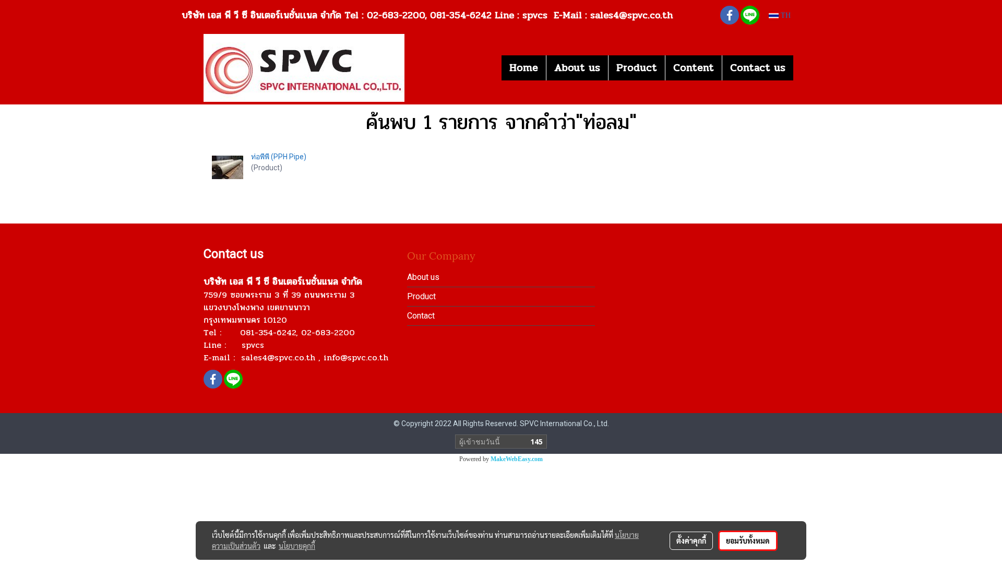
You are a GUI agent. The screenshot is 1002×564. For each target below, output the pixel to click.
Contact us (757, 68)
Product (636, 68)
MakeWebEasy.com (517, 459)
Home (523, 68)
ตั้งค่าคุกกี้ (691, 540)
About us (577, 68)
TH (785, 15)
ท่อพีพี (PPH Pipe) (278, 156)
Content (693, 68)
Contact (421, 316)
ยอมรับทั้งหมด (748, 540)
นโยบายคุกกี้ (297, 545)
